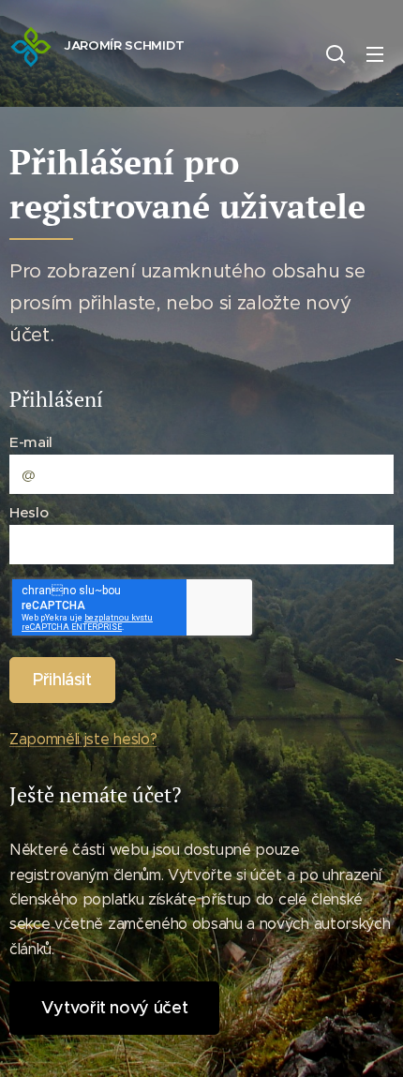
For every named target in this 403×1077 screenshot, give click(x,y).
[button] (335, 53)
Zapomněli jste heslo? (83, 739)
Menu (375, 53)
